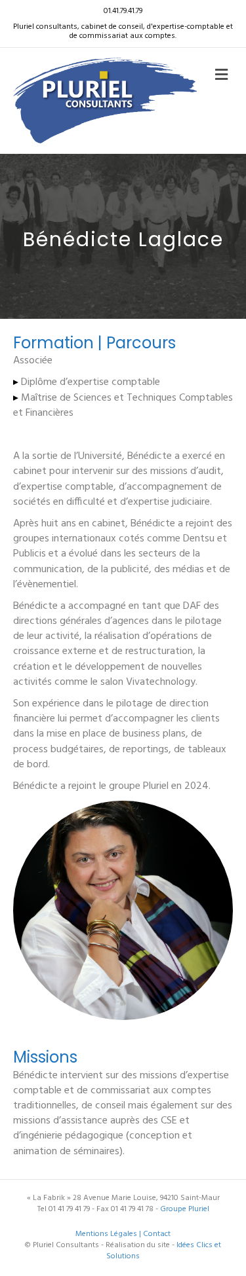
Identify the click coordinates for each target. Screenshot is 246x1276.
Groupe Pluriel (184, 1209)
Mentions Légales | (109, 1234)
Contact (157, 1234)
